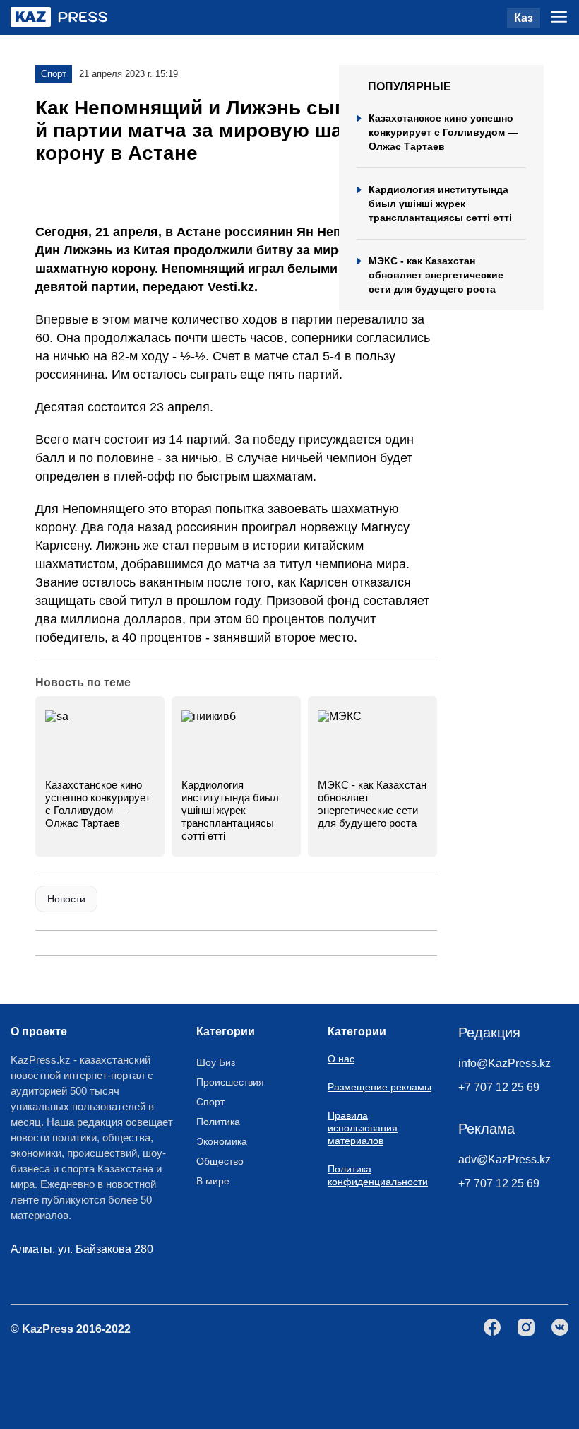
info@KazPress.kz (504, 1063)
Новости (66, 899)
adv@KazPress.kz (504, 1159)
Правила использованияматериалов (363, 1128)
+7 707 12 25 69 (498, 1087)
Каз (523, 18)
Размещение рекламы (379, 1087)
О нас (341, 1058)
